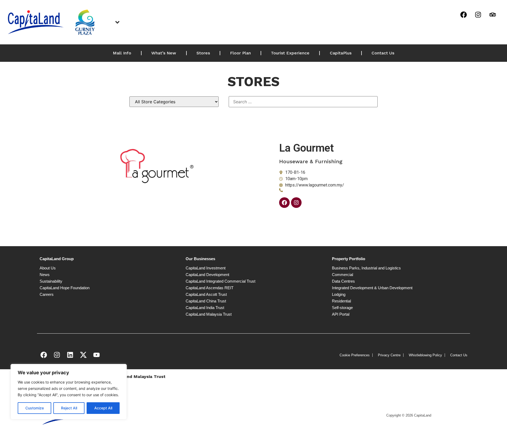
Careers (47, 294)
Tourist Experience (290, 52)
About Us (48, 268)
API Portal (340, 314)
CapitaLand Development (207, 274)
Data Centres (343, 281)
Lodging (338, 294)
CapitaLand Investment (206, 268)
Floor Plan (240, 52)
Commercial (342, 274)
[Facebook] (463, 14)
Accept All (103, 408)
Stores (203, 52)
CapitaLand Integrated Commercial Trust (220, 281)
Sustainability (51, 281)
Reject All (69, 408)
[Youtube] (96, 354)
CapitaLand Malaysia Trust (209, 314)
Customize (34, 408)
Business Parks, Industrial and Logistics (366, 268)
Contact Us (383, 52)
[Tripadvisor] (492, 14)
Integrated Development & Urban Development (372, 288)
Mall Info (122, 52)
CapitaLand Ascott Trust (206, 294)
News (45, 274)
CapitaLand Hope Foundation (65, 288)
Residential (341, 301)
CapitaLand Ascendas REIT (209, 288)
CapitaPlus (340, 52)
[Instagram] (478, 14)
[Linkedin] (70, 354)
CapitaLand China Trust (206, 301)
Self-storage (342, 307)
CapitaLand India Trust (205, 307)
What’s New (163, 52)
